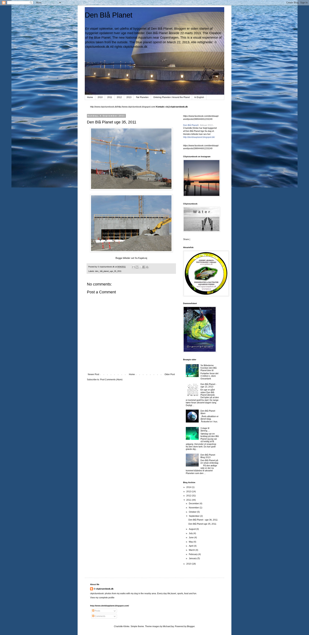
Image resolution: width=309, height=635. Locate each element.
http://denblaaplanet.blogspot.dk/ (199, 137)
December (194, 503)
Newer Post (93, 374)
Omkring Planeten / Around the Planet (171, 97)
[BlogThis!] (137, 267)
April (191, 546)
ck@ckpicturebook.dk (176, 107)
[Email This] (133, 267)
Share (186, 239)
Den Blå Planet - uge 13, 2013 (208, 385)
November (194, 507)
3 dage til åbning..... (205, 429)
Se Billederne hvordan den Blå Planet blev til (208, 368)
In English (199, 97)
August (192, 529)
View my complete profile (102, 597)
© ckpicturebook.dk (104, 589)
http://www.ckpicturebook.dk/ (103, 107)
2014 (189, 487)
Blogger (191, 626)
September (194, 516)
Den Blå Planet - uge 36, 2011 (203, 520)
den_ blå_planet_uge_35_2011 (108, 271)
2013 (128, 97)
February (193, 554)
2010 (100, 97)
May (191, 542)
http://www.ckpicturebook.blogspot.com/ (136, 107)
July (191, 533)
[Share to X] (140, 267)
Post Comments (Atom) (111, 379)
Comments (99, 616)
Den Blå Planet (108, 15)
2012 (119, 97)
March (192, 550)
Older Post (170, 374)
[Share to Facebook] (144, 267)
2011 (109, 97)
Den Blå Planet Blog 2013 (207, 456)
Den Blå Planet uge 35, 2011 (202, 524)
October (193, 512)
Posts (97, 611)
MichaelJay (168, 626)
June (191, 537)
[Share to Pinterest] (147, 267)
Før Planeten (142, 97)
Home (90, 97)
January (193, 558)
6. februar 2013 (205, 125)
